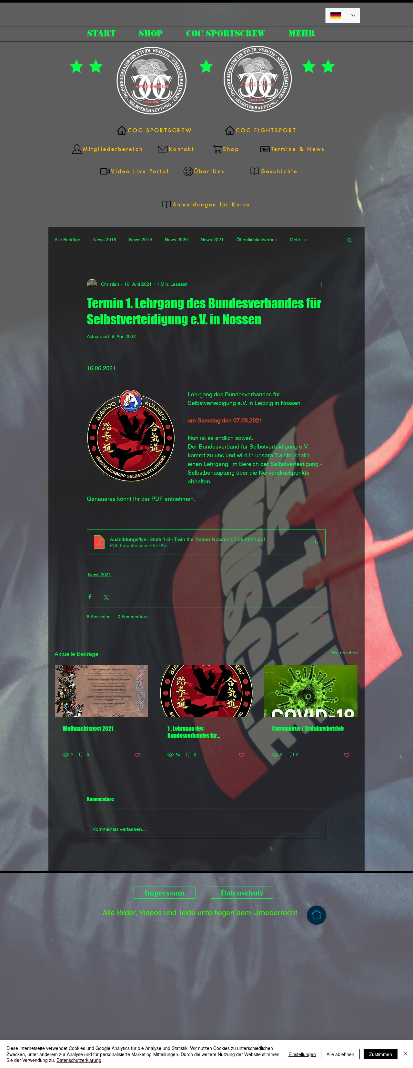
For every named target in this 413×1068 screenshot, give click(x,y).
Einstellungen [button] (302, 1054)
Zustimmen (380, 1054)
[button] (350, 239)
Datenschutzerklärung (78, 1060)
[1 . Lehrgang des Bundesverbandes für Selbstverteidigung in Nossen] (206, 691)
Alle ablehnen (340, 1054)
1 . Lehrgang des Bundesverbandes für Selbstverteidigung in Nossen (201, 732)
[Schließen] (405, 1054)
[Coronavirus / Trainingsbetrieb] (311, 691)
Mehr (295, 239)
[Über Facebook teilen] (90, 597)
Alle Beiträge (67, 239)
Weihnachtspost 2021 (88, 728)
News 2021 (212, 239)
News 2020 (176, 239)
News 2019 (140, 239)
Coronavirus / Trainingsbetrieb (308, 728)
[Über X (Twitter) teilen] (106, 597)
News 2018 (104, 239)
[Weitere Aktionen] (322, 284)
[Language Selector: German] (342, 15)
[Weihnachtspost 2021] (101, 691)
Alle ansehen (344, 652)
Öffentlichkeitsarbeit (257, 239)
